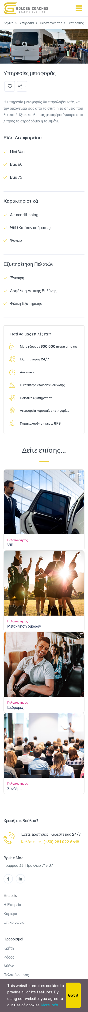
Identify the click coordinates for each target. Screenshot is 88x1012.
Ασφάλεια (27, 372)
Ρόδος (9, 957)
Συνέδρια (15, 788)
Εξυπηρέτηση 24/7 (34, 359)
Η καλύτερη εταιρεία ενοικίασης (42, 385)
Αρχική (8, 23)
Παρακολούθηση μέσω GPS (40, 424)
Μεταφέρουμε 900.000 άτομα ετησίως (48, 347)
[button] (22, 86)
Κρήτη (9, 948)
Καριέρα (10, 913)
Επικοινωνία (14, 922)
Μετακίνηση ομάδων (24, 626)
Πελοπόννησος (51, 23)
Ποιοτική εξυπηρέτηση (36, 398)
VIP (10, 545)
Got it (73, 995)
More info (49, 1005)
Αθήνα (9, 966)
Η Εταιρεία (12, 905)
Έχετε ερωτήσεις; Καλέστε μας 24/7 (51, 834)
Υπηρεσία (26, 23)
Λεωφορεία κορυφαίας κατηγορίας (44, 411)
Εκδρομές (15, 707)
